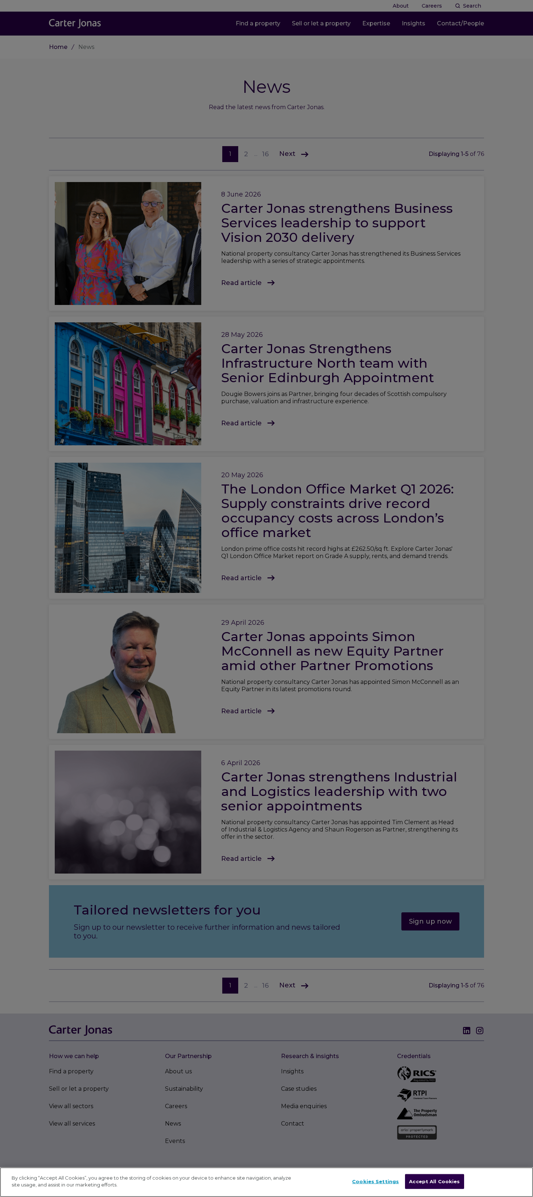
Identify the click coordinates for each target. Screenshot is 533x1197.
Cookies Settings (375, 1181)
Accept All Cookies (434, 1181)
